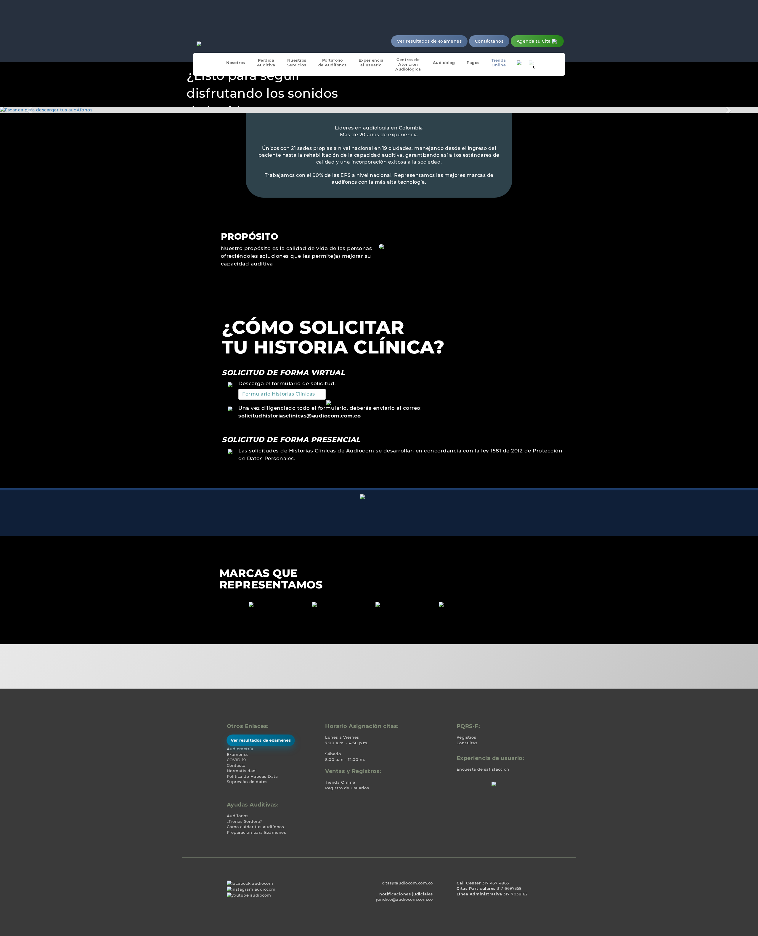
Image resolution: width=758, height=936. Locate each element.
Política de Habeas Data (252, 776)
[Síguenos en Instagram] (251, 888)
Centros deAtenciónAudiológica (408, 64)
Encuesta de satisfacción (483, 769)
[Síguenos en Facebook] (250, 883)
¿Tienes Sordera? (244, 821)
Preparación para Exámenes (256, 832)
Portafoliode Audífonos (332, 62)
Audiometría (240, 748)
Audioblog (444, 62)
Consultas (467, 742)
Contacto (236, 765)
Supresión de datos (247, 781)
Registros (466, 737)
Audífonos (238, 815)
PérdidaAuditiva (266, 62)
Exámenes (238, 754)
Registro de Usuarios (347, 787)
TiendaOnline (499, 62)
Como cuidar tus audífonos (255, 826)
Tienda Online (340, 782)
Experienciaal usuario (371, 62)
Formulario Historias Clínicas (278, 394)
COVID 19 (236, 759)
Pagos (473, 62)
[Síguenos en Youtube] (249, 894)
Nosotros (235, 62)
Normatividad (241, 770)
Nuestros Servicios (296, 62)
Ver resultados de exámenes (260, 740)
